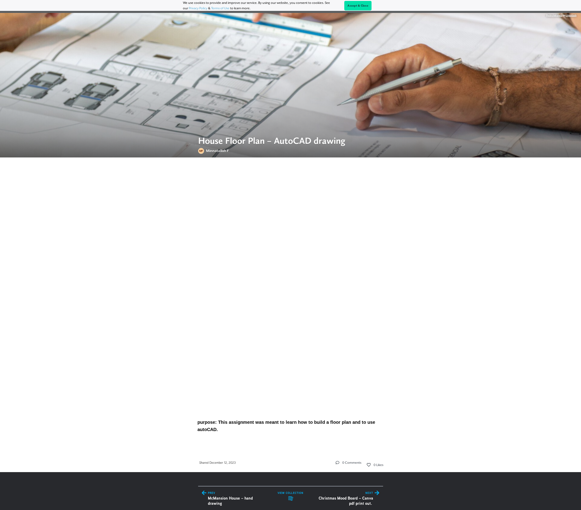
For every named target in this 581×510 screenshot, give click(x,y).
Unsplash (571, 15)
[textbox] (290, 302)
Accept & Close (357, 5)
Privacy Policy (198, 8)
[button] (337, 462)
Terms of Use (220, 8)
